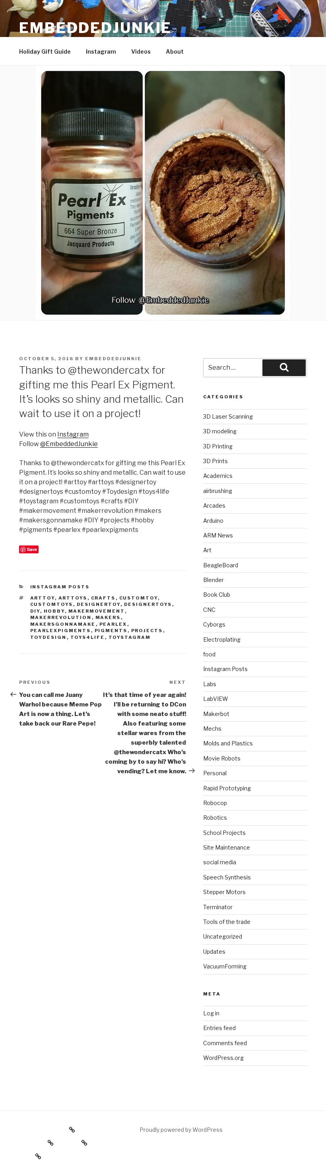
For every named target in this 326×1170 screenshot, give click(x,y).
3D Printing (218, 446)
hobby (54, 611)
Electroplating (222, 639)
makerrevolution (61, 617)
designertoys (148, 604)
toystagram (130, 637)
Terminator (218, 907)
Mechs (212, 728)
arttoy (42, 598)
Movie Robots (222, 758)
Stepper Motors (224, 892)
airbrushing (217, 490)
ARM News (218, 535)
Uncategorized (222, 936)
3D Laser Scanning (228, 416)
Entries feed (219, 1027)
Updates (214, 951)
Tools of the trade (226, 921)
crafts (103, 598)
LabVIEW (215, 698)
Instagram (101, 51)
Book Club (216, 594)
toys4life (87, 637)
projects (147, 630)
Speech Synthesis (227, 877)
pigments (111, 630)
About (175, 51)
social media (219, 862)
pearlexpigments (60, 630)
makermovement (96, 611)
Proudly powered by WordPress (181, 1129)
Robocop (215, 802)
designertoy (98, 604)
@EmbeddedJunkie (69, 444)
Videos (141, 51)
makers (108, 617)
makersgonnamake (63, 624)
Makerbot (216, 713)
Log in (211, 1013)
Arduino (213, 520)
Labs (209, 684)
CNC (209, 609)
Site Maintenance (226, 847)
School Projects (224, 832)
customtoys (51, 604)
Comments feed (225, 1043)
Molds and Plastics (228, 743)
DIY (35, 611)
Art (207, 550)
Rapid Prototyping (227, 788)
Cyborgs (214, 624)
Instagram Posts (60, 587)
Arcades (214, 505)
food (209, 654)
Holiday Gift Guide (45, 51)
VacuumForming (224, 966)
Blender (213, 579)
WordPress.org (223, 1057)
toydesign (48, 637)
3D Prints (215, 461)
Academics (218, 475)
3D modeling (220, 431)
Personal (215, 773)
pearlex (113, 624)
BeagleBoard (220, 565)
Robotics (215, 817)
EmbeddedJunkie (95, 28)
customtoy (138, 598)
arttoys (72, 598)
